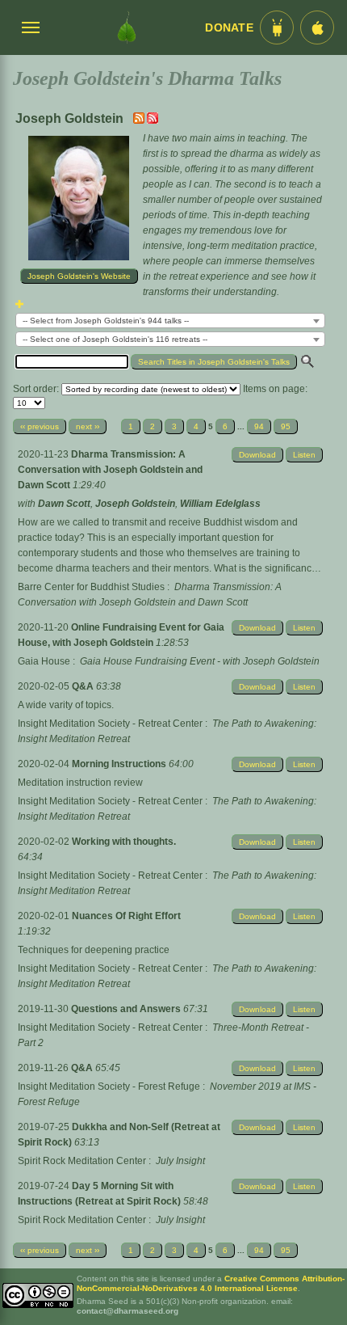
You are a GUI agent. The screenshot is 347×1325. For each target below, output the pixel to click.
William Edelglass (220, 503)
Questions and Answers (127, 1009)
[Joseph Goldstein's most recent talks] (140, 120)
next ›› (87, 426)
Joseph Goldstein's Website (79, 276)
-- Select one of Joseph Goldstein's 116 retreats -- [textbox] (115, 339)
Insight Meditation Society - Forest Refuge (109, 1086)
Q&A (84, 686)
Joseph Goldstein (135, 503)
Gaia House (44, 661)
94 (259, 426)
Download (257, 454)
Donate (229, 28)
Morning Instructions (120, 764)
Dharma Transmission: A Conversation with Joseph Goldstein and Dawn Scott (110, 470)
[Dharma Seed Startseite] (126, 27)
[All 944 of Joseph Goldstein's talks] (152, 120)
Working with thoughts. (124, 841)
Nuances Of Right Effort (126, 916)
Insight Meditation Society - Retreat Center (110, 723)
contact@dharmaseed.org (127, 1310)
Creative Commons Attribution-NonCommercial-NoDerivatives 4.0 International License (211, 1283)
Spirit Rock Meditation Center (82, 1161)
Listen (304, 454)
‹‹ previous (39, 426)
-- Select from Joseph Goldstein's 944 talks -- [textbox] (106, 320)
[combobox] (170, 320)
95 (286, 426)
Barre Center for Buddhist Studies (91, 587)
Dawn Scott (64, 503)
